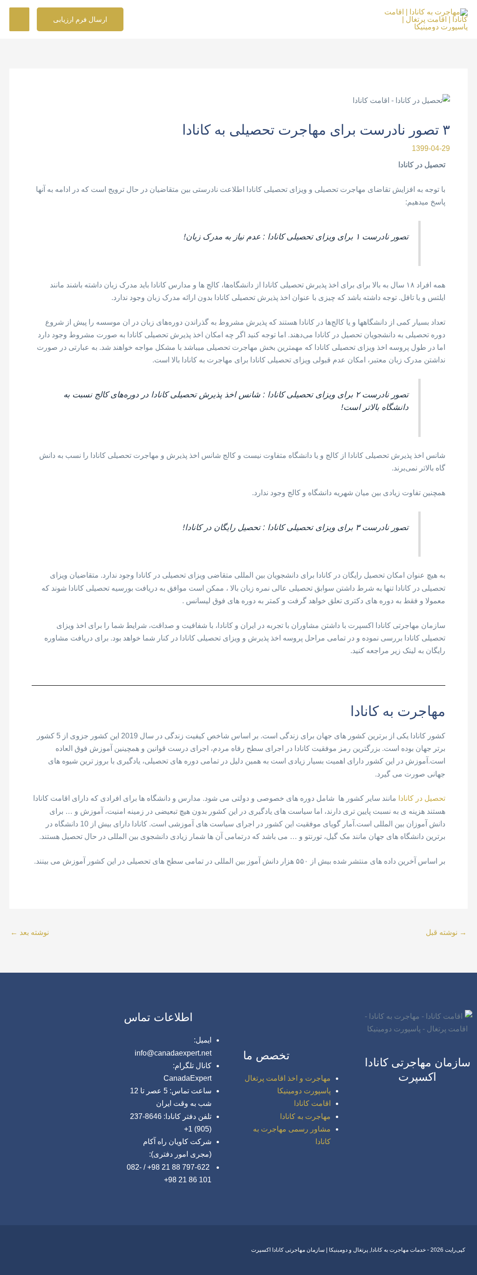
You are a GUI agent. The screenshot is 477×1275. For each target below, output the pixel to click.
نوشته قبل (446, 932)
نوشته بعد (29, 932)
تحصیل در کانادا (421, 798)
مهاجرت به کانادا (305, 1116)
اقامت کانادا (312, 1103)
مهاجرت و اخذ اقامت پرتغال (288, 1078)
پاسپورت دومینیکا (304, 1091)
